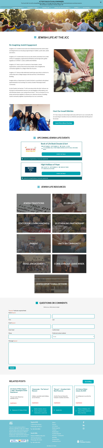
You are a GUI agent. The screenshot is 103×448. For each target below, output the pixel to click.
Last (53, 319)
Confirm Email (55, 330)
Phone (10, 333)
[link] (101, 25)
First (10, 319)
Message (13, 341)
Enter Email (11, 330)
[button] (100, 2)
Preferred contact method (59, 333)
